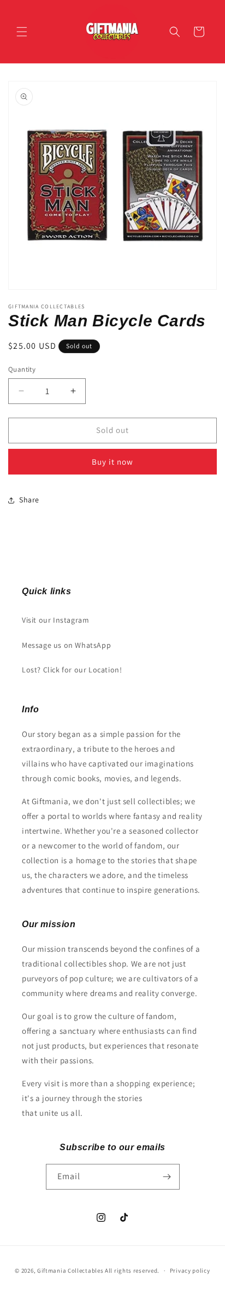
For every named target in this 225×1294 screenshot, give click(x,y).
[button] (22, 32)
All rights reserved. (132, 1270)
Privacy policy (190, 1270)
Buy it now (112, 461)
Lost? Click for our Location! (72, 670)
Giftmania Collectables (70, 1270)
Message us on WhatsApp (66, 645)
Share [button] (29, 500)
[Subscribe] (167, 1177)
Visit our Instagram (55, 620)
